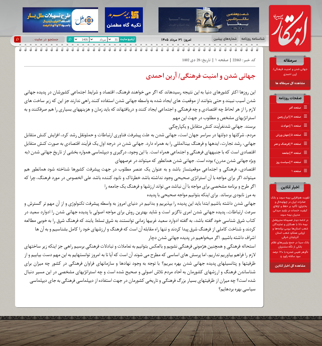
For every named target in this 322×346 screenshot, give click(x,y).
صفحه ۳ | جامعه (294, 153)
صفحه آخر (298, 108)
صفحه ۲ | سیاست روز (291, 162)
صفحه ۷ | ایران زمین (292, 117)
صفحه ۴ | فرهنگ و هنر (290, 144)
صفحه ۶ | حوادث (294, 126)
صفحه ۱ (299, 171)
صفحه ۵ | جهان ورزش (291, 135)
